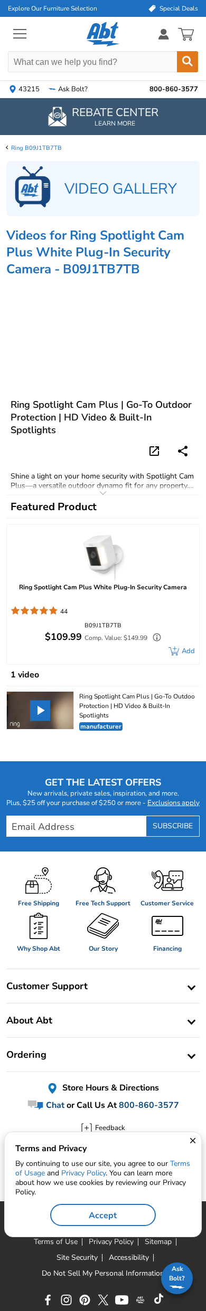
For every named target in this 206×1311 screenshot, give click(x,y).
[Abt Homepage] (103, 34)
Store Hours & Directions (109, 1088)
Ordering (26, 1054)
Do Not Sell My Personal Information (103, 1273)
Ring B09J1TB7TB (36, 148)
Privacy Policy (83, 1173)
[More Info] (154, 638)
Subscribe (173, 826)
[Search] (187, 61)
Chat (54, 1105)
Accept (103, 1215)
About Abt (29, 1020)
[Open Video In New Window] (156, 450)
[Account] (163, 34)
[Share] (182, 451)
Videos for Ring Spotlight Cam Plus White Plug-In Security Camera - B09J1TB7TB (95, 252)
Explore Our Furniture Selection (52, 8)
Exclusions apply (173, 803)
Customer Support (47, 986)
